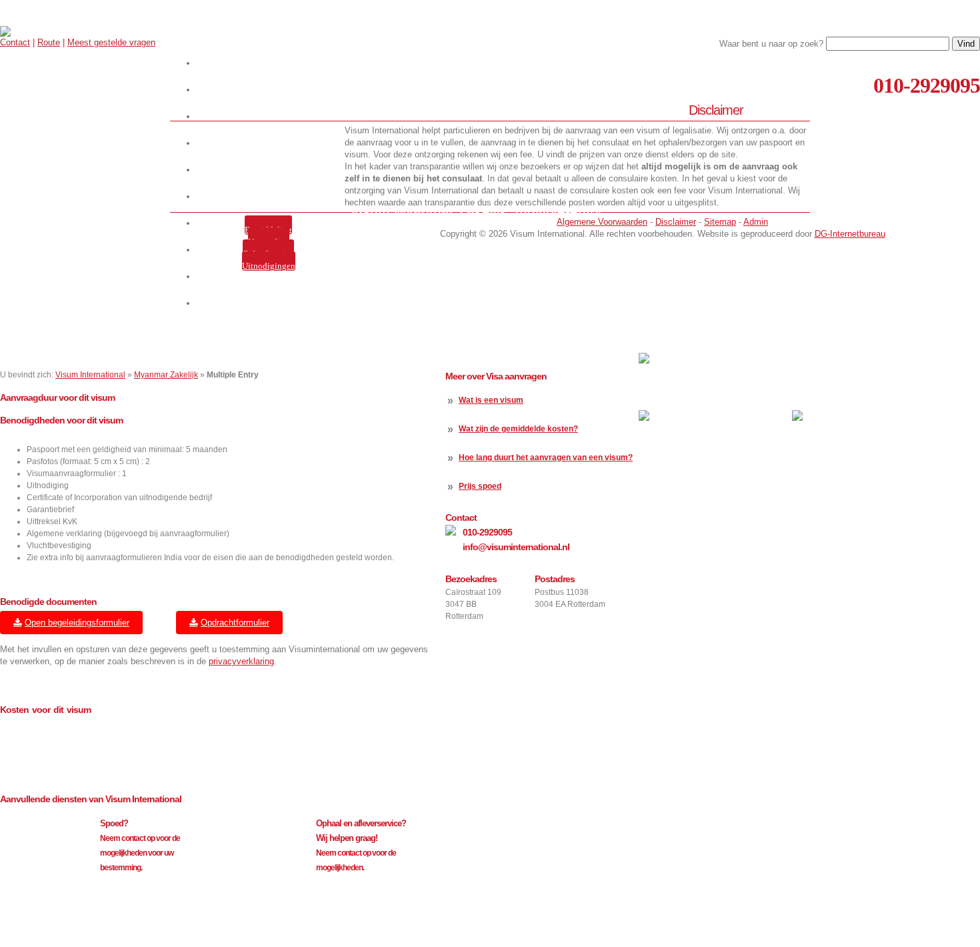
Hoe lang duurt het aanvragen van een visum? (546, 457)
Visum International (90, 374)
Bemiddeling (268, 230)
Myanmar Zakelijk (166, 374)
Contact (15, 42)
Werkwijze (271, 90)
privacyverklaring (241, 661)
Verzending (268, 242)
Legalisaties (271, 196)
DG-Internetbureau (850, 234)
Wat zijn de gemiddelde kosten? (518, 428)
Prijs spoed (480, 486)
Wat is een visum (491, 400)
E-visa (270, 170)
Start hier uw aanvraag (271, 63)
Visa (271, 143)
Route (48, 42)
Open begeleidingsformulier (77, 623)
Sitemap (720, 222)
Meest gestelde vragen (111, 42)
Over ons (271, 116)
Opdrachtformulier (235, 623)
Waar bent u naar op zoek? (771, 44)
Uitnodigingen (268, 266)
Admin (755, 222)
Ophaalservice (268, 254)
